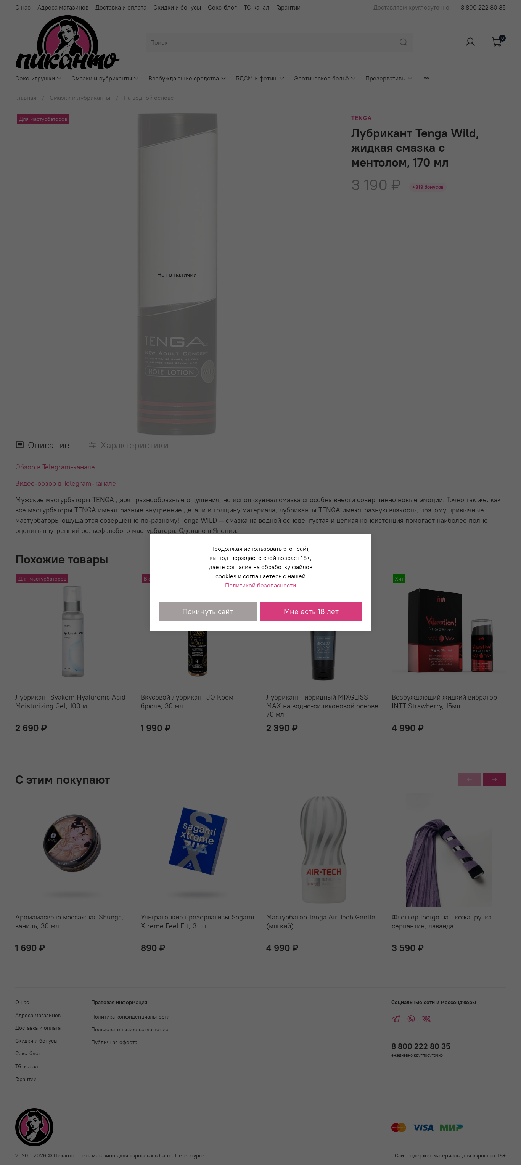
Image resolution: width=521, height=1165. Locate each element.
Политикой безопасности (260, 585)
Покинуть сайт (207, 611)
